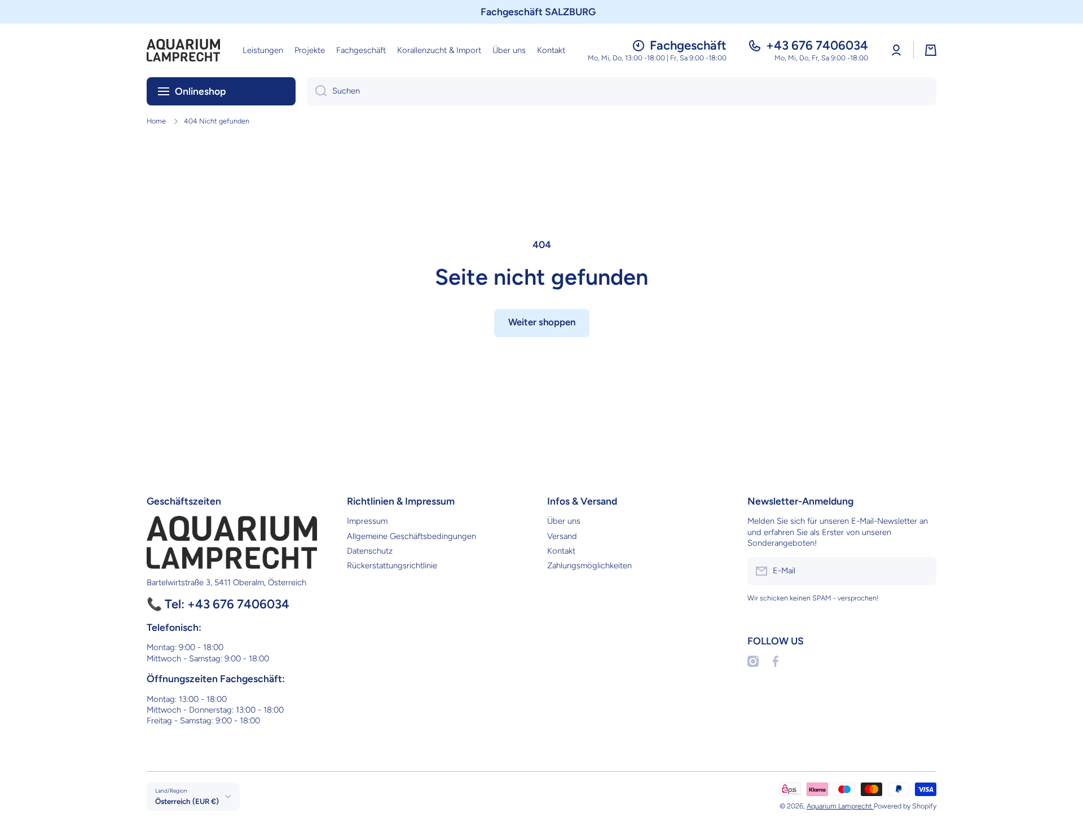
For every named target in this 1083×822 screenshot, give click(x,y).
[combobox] (621, 91)
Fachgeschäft (688, 45)
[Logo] (183, 50)
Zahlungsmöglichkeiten (589, 565)
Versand (562, 536)
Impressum (367, 521)
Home (156, 121)
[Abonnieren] (922, 571)
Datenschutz (370, 551)
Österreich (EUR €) (187, 801)
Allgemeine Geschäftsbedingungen (411, 536)
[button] (930, 50)
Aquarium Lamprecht (840, 806)
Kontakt (561, 551)
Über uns (563, 521)
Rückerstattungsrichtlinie (392, 565)
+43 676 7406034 (817, 45)
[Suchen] (317, 91)
